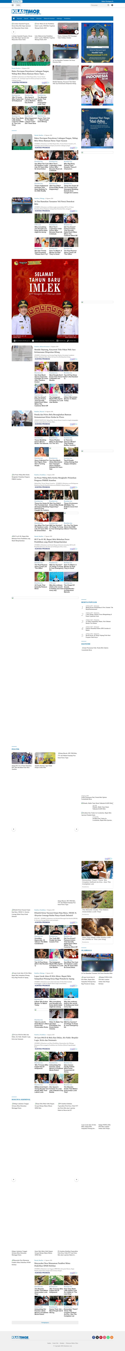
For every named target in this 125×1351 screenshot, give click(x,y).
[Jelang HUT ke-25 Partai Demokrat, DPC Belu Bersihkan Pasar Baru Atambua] (68, 28)
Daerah (26, 18)
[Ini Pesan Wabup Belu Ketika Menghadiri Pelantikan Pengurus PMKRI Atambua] (22, 503)
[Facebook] (93, 1337)
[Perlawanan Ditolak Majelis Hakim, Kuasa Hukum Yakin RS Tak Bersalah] (68, 1176)
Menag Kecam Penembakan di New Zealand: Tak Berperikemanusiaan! (99, 608)
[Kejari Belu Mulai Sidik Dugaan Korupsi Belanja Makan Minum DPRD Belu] (22, 1176)
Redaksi (62, 1343)
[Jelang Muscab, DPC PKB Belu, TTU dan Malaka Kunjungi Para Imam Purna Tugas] (45, 825)
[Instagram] (104, 1337)
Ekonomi (39, 18)
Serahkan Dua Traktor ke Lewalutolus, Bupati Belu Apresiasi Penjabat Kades (102, 819)
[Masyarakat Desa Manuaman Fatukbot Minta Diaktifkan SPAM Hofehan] (22, 1288)
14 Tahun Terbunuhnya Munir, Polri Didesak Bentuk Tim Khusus (98, 622)
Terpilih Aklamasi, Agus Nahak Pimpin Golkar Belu (20, 766)
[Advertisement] (97, 841)
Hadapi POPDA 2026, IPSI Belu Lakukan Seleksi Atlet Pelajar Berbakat (105, 1126)
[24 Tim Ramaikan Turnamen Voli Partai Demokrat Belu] (65, 51)
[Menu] (13, 5)
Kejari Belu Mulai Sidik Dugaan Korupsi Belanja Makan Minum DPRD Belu (21, 1253)
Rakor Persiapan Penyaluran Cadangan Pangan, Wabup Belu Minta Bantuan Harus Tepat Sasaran (74, 1)
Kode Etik (55, 1343)
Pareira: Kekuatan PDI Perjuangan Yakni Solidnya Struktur (44, 37)
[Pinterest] (100, 1337)
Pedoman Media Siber (72, 1343)
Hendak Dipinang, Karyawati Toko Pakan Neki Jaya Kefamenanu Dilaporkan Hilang (64, 82)
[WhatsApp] (108, 1337)
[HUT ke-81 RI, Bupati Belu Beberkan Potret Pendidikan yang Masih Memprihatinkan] (22, 564)
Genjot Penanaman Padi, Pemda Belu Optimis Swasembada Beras (94, 798)
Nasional (19, 18)
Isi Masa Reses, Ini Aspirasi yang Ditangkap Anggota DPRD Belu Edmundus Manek (67, 902)
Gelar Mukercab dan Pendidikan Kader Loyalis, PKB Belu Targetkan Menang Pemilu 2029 (22, 37)
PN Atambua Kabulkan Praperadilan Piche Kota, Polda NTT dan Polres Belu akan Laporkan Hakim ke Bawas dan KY (45, 1253)
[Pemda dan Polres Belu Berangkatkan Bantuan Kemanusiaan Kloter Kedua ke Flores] (22, 440)
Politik (32, 18)
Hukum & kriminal (49, 18)
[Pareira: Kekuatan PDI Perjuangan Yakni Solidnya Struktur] (45, 28)
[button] (108, 5)
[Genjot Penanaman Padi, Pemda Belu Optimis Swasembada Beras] (97, 720)
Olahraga (59, 18)
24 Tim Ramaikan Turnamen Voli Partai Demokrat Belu (64, 61)
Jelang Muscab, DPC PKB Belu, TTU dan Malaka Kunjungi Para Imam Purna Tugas (44, 902)
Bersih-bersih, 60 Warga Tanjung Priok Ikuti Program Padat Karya (98, 636)
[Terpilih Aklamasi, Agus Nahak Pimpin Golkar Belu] (22, 758)
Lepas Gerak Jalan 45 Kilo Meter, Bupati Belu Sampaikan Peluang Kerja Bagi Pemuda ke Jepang (88, 1126)
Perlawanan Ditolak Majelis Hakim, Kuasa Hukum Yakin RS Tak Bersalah (67, 1253)
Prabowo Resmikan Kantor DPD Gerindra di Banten (98, 629)
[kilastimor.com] (26, 12)
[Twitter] (97, 1337)
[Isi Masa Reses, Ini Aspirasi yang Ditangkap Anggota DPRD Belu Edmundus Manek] (68, 825)
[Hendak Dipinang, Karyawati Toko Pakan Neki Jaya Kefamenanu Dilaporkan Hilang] (65, 72)
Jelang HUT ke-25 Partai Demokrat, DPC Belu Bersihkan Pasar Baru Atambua (68, 37)
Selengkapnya (45, 1322)
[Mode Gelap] (112, 5)
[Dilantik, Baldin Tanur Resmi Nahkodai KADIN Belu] (97, 803)
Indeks (18, 5)
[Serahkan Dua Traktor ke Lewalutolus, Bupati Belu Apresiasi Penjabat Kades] (97, 814)
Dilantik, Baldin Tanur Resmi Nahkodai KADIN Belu (101, 808)
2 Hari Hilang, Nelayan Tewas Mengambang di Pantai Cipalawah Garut (99, 615)
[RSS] (111, 1337)
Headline (18, 68)
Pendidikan (67, 18)
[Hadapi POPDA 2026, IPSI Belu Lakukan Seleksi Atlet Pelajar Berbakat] (106, 1049)
